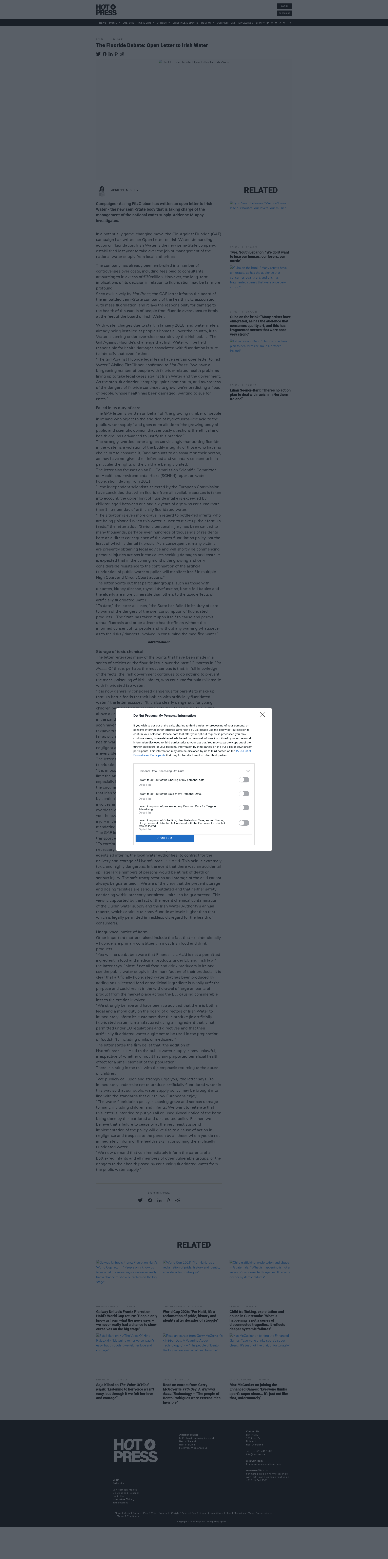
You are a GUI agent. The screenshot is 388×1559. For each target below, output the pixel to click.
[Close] (264, 716)
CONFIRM (164, 838)
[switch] (244, 779)
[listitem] (194, 771)
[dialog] (194, 779)
